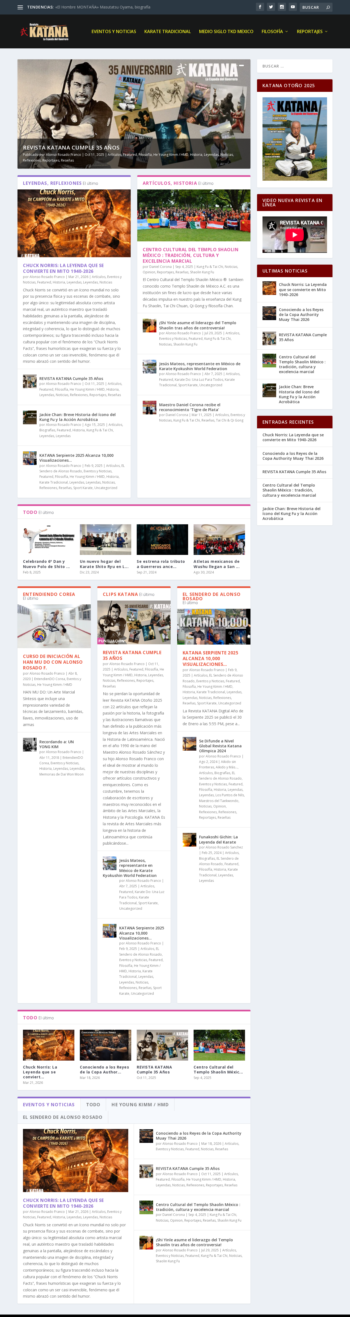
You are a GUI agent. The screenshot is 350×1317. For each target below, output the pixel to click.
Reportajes (310, 31)
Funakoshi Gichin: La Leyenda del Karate (218, 839)
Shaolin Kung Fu (202, 272)
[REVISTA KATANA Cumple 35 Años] (30, 381)
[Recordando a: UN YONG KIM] (30, 744)
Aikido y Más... (227, 767)
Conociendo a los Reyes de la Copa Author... (104, 1069)
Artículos (114, 154)
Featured (130, 154)
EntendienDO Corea (49, 679)
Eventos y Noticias (114, 31)
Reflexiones (32, 160)
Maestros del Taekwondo (218, 800)
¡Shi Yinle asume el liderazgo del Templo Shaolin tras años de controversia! (197, 325)
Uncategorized (105, 487)
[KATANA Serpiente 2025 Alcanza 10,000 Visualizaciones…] (30, 458)
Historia (196, 154)
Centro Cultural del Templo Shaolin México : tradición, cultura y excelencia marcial (190, 255)
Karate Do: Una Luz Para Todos (199, 379)
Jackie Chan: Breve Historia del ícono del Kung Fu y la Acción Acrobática (77, 417)
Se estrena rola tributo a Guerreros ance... (161, 564)
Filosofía (272, 31)
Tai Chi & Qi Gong (229, 420)
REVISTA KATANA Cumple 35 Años (71, 147)
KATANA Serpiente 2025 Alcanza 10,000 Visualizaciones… (76, 458)
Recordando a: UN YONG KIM (56, 744)
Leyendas (211, 154)
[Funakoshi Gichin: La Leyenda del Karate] (189, 840)
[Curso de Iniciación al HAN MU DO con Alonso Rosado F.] (54, 626)
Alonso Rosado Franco (63, 154)
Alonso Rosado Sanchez (224, 847)
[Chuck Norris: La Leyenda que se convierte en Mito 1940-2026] (74, 223)
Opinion (149, 272)
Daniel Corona (160, 266)
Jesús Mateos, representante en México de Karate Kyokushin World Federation (199, 366)
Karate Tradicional (167, 31)
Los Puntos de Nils (229, 795)
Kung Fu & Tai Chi (99, 430)
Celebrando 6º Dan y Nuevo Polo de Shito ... (46, 564)
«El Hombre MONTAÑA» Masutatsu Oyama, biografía (102, 7)
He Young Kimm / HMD (170, 154)
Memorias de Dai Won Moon (61, 774)
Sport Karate (83, 487)
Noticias (226, 154)
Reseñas (67, 160)
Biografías (47, 430)
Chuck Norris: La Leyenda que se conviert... (40, 1071)
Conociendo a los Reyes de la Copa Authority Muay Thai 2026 (198, 1136)
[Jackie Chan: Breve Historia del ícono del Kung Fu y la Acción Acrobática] (30, 417)
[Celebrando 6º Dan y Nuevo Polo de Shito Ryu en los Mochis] (48, 539)
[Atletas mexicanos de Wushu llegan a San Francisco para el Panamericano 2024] (219, 539)
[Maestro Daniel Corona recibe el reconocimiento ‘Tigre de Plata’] (149, 407)
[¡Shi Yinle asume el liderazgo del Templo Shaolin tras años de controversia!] (149, 325)
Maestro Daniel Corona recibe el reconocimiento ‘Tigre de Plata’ (189, 407)
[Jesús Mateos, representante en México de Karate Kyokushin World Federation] (149, 366)
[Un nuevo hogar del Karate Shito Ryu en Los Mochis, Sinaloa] (105, 539)
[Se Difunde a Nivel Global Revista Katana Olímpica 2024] (189, 744)
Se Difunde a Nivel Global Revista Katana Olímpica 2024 (220, 745)
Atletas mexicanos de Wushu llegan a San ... (217, 564)
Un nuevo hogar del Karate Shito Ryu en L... (104, 564)
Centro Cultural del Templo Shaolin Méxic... (218, 1069)
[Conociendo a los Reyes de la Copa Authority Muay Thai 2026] (105, 1045)
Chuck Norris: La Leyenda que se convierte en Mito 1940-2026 (63, 268)
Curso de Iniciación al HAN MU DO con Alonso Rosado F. (53, 662)
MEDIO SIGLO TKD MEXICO (226, 31)
